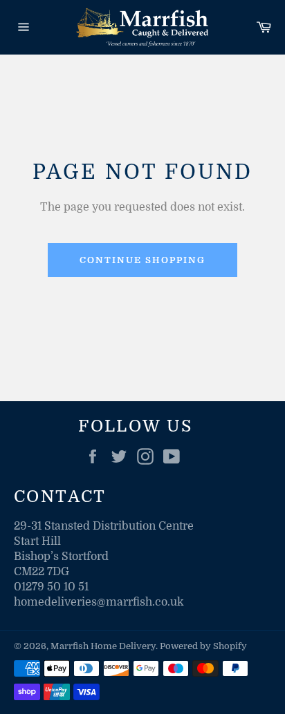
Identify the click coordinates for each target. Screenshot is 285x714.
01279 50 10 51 (51, 587)
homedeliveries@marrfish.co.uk (99, 602)
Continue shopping (142, 260)
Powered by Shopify (203, 646)
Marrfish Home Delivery (103, 646)
